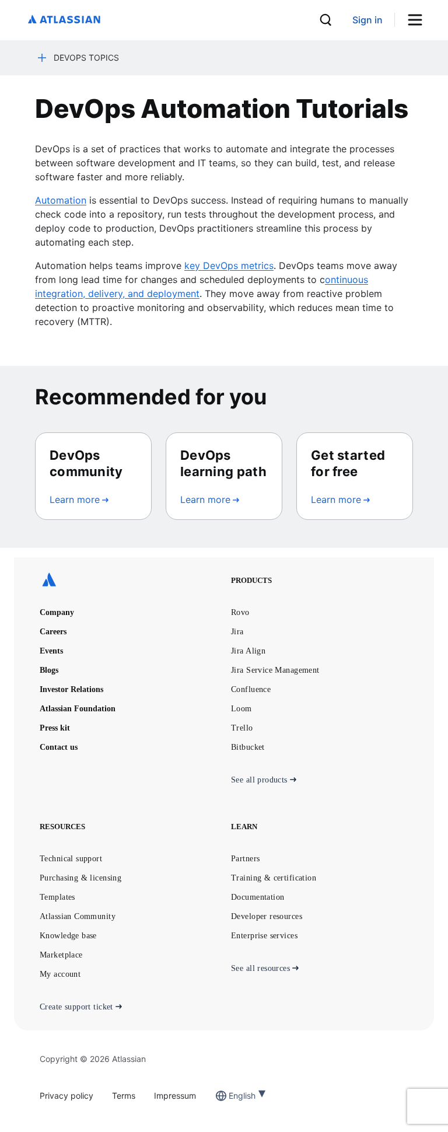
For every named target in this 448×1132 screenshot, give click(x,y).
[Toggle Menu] (419, 20)
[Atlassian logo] (64, 20)
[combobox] (230, 1095)
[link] (367, 20)
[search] (325, 19)
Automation (60, 200)
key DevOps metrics (229, 265)
